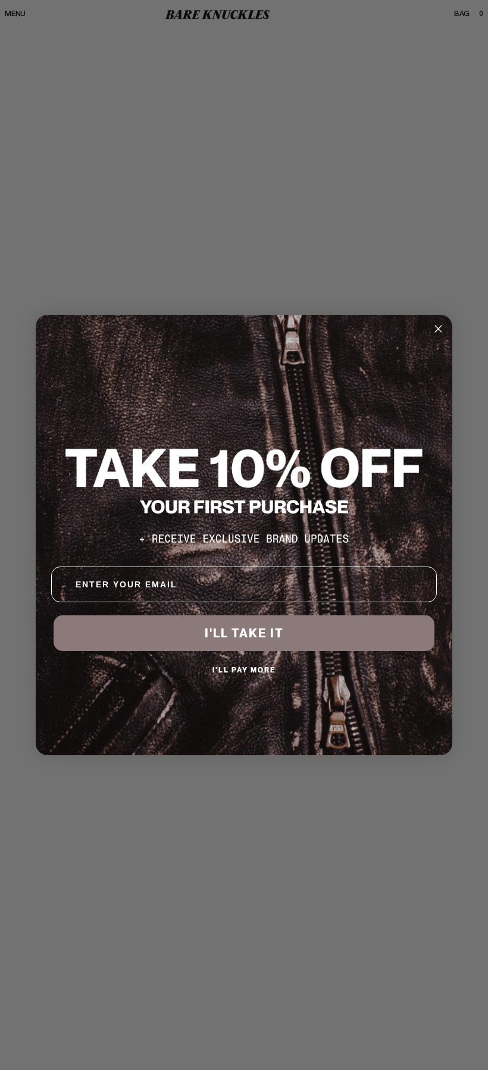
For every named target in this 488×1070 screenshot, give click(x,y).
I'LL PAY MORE (244, 669)
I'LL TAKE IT (244, 633)
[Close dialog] (438, 329)
